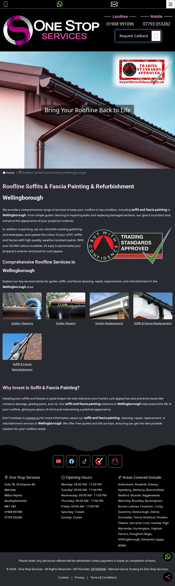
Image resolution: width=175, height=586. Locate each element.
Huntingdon (141, 528)
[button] (58, 461)
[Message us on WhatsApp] (59, 4)
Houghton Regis (141, 534)
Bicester (136, 495)
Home (10, 173)
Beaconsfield (155, 490)
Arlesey (153, 484)
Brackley (137, 501)
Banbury (139, 490)
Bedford (123, 495)
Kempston (149, 539)
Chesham (146, 506)
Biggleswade (151, 495)
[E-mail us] (114, 4)
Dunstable (125, 517)
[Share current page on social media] (167, 577)
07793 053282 (156, 24)
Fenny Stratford (144, 517)
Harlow (156, 523)
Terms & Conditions (103, 577)
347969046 (98, 569)
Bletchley (124, 501)
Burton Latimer (128, 506)
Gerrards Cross (139, 523)
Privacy (80, 577)
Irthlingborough (129, 539)
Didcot (155, 512)
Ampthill (140, 484)
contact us (33, 418)
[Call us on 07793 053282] (5, 4)
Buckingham (153, 501)
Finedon (162, 517)
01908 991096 (120, 24)
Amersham (125, 484)
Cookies (63, 577)
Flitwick (123, 523)
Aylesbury (124, 490)
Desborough (140, 512)
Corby (159, 506)
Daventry (124, 512)
